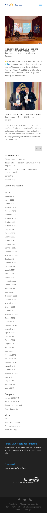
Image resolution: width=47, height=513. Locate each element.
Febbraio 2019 (10, 355)
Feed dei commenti (12, 426)
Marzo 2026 (9, 203)
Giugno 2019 (10, 340)
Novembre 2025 (11, 218)
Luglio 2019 (9, 336)
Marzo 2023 (9, 292)
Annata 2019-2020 (12, 401)
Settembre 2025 (11, 226)
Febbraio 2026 (10, 207)
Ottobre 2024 (10, 259)
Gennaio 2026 (10, 211)
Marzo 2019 (9, 351)
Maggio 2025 (10, 237)
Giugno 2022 (10, 307)
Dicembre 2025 (11, 215)
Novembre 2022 (11, 299)
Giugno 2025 (10, 233)
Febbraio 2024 (10, 281)
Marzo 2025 (9, 240)
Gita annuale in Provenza (15, 159)
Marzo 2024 (9, 277)
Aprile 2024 (9, 274)
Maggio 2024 (10, 270)
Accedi (7, 419)
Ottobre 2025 (10, 222)
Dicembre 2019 (11, 325)
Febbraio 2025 (10, 244)
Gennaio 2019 (10, 358)
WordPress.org (11, 430)
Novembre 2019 (11, 329)
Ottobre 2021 (10, 310)
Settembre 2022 (11, 303)
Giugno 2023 (10, 288)
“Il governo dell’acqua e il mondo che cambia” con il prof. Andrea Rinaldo (21, 50)
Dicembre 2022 (11, 296)
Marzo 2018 (9, 388)
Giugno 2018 (10, 384)
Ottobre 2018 (10, 369)
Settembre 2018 (11, 373)
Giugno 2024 (10, 266)
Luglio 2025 (9, 229)
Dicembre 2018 (11, 362)
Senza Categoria (11, 409)
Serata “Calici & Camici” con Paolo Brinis (23, 114)
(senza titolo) (10, 176)
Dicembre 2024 (11, 251)
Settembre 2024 (11, 263)
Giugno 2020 (10, 318)
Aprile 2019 (9, 347)
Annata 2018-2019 (12, 398)
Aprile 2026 (9, 200)
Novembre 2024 (11, 255)
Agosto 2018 (9, 377)
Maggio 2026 (10, 196)
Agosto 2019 (9, 333)
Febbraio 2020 (10, 321)
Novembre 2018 (11, 366)
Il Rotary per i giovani (13, 405)
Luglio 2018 (9, 380)
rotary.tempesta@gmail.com (15, 468)
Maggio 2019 (10, 344)
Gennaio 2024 (10, 285)
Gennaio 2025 (10, 248)
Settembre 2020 (11, 314)
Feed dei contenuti (12, 422)
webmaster (11, 53)
